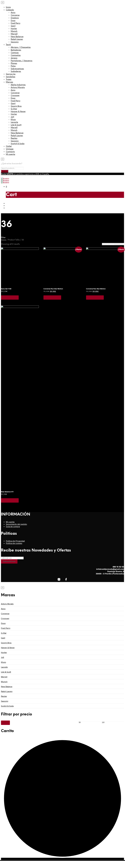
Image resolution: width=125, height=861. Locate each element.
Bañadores (16, 50)
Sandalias (10, 77)
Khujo (13, 120)
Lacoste (14, 122)
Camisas (15, 53)
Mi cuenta (10, 154)
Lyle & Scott (16, 125)
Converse (15, 15)
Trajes (8, 79)
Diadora (15, 18)
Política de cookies (14, 543)
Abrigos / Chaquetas (21, 47)
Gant (13, 26)
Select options (10, 297)
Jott (12, 117)
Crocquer (15, 95)
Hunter (14, 29)
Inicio (8, 7)
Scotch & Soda (17, 144)
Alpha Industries (18, 85)
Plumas (14, 63)
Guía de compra (13, 526)
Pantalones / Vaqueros (21, 61)
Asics (13, 13)
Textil (8, 45)
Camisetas (16, 55)
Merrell (14, 34)
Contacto (10, 152)
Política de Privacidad (15, 541)
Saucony (15, 42)
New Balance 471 (7, 492)
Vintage (9, 149)
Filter (5, 723)
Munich (14, 31)
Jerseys (14, 58)
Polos (13, 66)
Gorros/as (11, 74)
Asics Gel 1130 (6, 289)
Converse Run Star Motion (53, 289)
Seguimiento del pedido (16, 524)
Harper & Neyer (18, 112)
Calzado (10, 10)
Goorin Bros (16, 106)
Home (3, 240)
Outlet (9, 146)
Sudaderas (16, 71)
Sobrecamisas (17, 69)
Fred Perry (15, 23)
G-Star (14, 109)
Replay (14, 138)
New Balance (17, 37)
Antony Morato (18, 87)
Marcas (9, 82)
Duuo (13, 21)
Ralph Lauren (17, 39)
